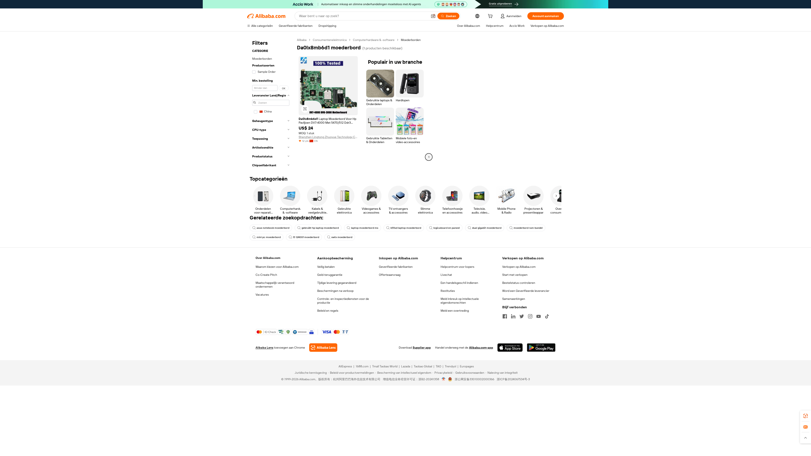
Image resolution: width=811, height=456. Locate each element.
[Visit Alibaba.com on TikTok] (547, 316)
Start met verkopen (515, 274)
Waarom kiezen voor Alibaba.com (277, 266)
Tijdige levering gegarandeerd (336, 282)
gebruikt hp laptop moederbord (320, 227)
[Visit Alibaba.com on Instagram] (530, 316)
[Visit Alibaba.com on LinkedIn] (513, 316)
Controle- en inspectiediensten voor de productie (343, 300)
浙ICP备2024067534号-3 (513, 379)
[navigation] (271, 103)
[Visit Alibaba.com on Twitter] (521, 316)
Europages (467, 366)
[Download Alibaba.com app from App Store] (510, 347)
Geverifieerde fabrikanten (396, 266)
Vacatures (262, 294)
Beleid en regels (327, 310)
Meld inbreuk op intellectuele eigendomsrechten (460, 300)
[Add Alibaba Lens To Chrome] (323, 347)
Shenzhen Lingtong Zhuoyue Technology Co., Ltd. (328, 137)
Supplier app (422, 347)
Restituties (448, 290)
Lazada (405, 366)
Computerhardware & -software (374, 40)
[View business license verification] (444, 379)
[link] (805, 415)
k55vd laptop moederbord (406, 227)
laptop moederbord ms (364, 227)
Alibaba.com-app (481, 347)
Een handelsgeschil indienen (459, 282)
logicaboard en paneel (446, 227)
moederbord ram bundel (528, 227)
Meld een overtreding (455, 310)
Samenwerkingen (513, 298)
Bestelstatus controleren (518, 282)
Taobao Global (423, 366)
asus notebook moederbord (273, 227)
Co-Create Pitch (266, 274)
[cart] (491, 16)
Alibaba (301, 40)
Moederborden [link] (411, 40)
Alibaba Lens (264, 347)
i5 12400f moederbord (306, 237)
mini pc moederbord (269, 237)
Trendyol (450, 366)
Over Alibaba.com (268, 258)
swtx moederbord (341, 237)
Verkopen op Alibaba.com (519, 266)
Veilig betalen (326, 266)
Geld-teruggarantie (329, 274)
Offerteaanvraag (389, 274)
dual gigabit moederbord (486, 227)
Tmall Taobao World (384, 366)
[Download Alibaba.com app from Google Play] (541, 347)
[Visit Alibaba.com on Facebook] (504, 316)
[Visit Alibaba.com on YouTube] (538, 316)
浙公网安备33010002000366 (474, 379)
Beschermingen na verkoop (335, 290)
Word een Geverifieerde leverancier (525, 290)
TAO (438, 366)
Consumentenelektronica (330, 40)
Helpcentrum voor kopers (457, 266)
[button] (433, 16)
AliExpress (345, 366)
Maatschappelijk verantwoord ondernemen (275, 284)
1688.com (362, 366)
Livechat (446, 274)
